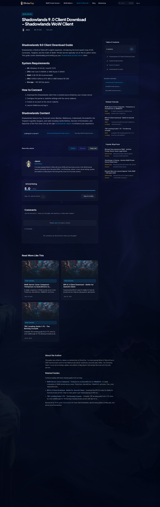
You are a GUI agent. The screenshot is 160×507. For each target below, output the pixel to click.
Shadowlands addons (64, 124)
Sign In (138, 3)
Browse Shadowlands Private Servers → (59, 133)
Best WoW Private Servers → (113, 90)
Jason (37, 161)
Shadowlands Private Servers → (114, 82)
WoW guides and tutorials (63, 403)
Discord (82, 148)
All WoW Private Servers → (113, 86)
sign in (56, 223)
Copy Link (93, 148)
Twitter (73, 148)
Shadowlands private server (72, 55)
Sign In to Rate (88, 196)
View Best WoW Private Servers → (84, 133)
